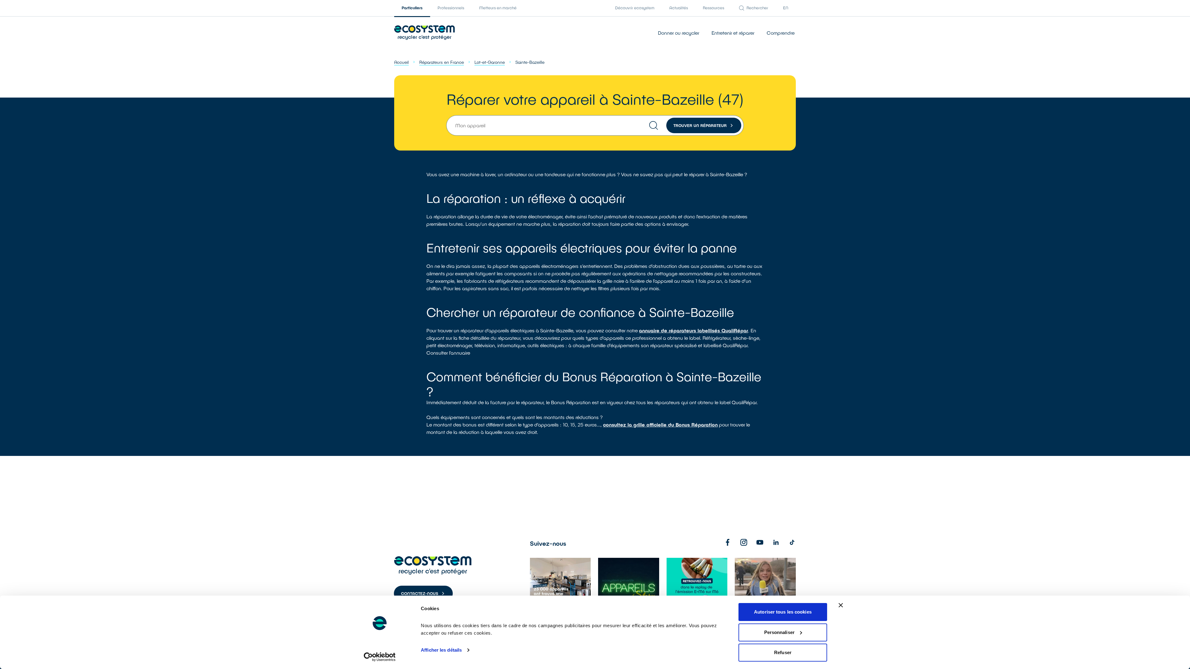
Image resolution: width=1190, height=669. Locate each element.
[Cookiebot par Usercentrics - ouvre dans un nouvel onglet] (380, 657)
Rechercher (757, 7)
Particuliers (412, 7)
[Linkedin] (776, 542)
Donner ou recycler (678, 33)
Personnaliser (779, 632)
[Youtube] (760, 542)
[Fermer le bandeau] (841, 605)
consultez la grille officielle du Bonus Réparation (660, 424)
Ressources (713, 7)
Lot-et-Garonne (489, 62)
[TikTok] (792, 542)
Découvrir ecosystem (634, 7)
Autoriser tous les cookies (783, 611)
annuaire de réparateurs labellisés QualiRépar (693, 330)
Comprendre (781, 33)
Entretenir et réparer (733, 33)
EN (785, 7)
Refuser (782, 652)
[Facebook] (727, 542)
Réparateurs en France (441, 62)
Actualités (678, 7)
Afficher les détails (441, 650)
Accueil (401, 62)
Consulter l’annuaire (448, 353)
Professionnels (451, 7)
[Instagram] (744, 542)
